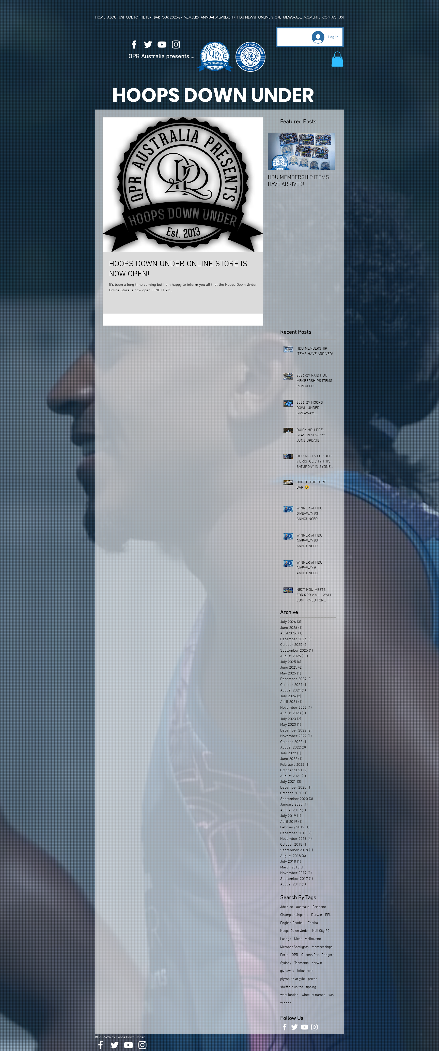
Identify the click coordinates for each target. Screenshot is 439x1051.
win (331, 995)
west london (289, 995)
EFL (328, 915)
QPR (295, 955)
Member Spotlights (294, 947)
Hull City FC (321, 931)
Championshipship (294, 915)
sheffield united (291, 987)
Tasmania (301, 963)
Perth (284, 955)
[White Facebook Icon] (134, 44)
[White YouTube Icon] (161, 44)
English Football (292, 923)
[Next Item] (326, 151)
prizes (312, 979)
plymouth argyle (292, 979)
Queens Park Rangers (317, 955)
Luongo (285, 939)
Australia (302, 907)
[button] (337, 59)
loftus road (305, 971)
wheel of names (313, 995)
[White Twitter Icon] (148, 44)
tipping (311, 987)
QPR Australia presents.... (161, 56)
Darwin (316, 915)
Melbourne (313, 939)
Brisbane (319, 907)
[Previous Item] (276, 151)
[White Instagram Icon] (175, 44)
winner (285, 1003)
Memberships (322, 947)
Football (314, 923)
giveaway (287, 971)
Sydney (285, 963)
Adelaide (286, 907)
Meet (298, 939)
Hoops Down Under (294, 931)
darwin (317, 963)
